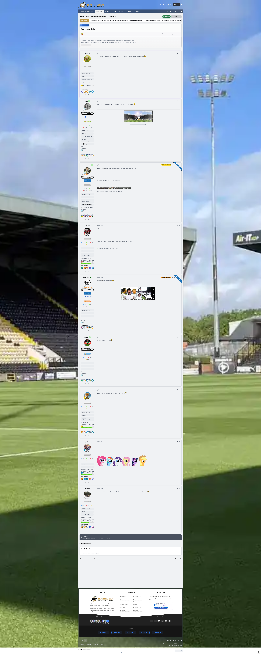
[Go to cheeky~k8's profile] (93, 621)
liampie (86, 337)
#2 (179, 101)
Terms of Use (150, 652)
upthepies (87, 488)
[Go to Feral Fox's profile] (87, 395)
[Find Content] (88, 95)
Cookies (101, 644)
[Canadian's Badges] (82, 262)
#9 (179, 488)
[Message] (86, 95)
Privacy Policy (88, 644)
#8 (179, 441)
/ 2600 (89, 472)
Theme (81, 644)
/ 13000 (89, 261)
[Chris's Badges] (82, 150)
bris (128, 56)
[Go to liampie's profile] (87, 342)
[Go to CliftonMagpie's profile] (103, 621)
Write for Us (137, 599)
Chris (86, 101)
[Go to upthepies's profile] (87, 494)
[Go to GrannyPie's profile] (82, 34)
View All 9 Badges (84, 89)
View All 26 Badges (84, 325)
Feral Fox (87, 390)
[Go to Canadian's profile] (87, 231)
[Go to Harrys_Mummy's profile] (87, 447)
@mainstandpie (88, 204)
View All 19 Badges (84, 524)
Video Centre (137, 610)
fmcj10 (86, 143)
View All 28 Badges (84, 213)
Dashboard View (125, 604)
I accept (180, 650)
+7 (107, 621)
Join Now (104, 632)
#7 (179, 390)
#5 (174, 277)
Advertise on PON (125, 602)
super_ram (86, 277)
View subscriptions (86, 45)
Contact (136, 602)
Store (135, 604)
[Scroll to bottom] (258, 652)
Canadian (87, 225)
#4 (179, 225)
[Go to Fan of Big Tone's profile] (87, 170)
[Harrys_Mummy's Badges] (82, 473)
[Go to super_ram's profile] (87, 282)
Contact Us (95, 644)
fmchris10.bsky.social (87, 141)
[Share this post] (177, 53)
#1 (179, 53)
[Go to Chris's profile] (87, 106)
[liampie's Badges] (82, 375)
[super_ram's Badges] (82, 322)
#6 (179, 337)
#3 (174, 165)
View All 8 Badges (84, 476)
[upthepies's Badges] (82, 521)
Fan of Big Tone (86, 165)
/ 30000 (89, 85)
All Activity (123, 596)
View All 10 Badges (84, 265)
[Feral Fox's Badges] (82, 426)
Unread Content (138, 596)
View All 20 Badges (84, 153)
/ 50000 (89, 520)
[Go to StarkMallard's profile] (105, 621)
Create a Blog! (137, 607)
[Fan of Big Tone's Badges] (82, 211)
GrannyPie (87, 53)
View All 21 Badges (84, 378)
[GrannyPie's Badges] (82, 85)
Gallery (123, 610)
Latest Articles (124, 599)
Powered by (175, 645)
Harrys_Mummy (87, 442)
